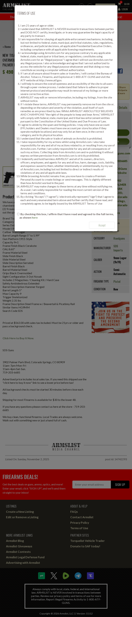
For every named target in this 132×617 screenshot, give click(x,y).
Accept (102, 225)
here (35, 217)
